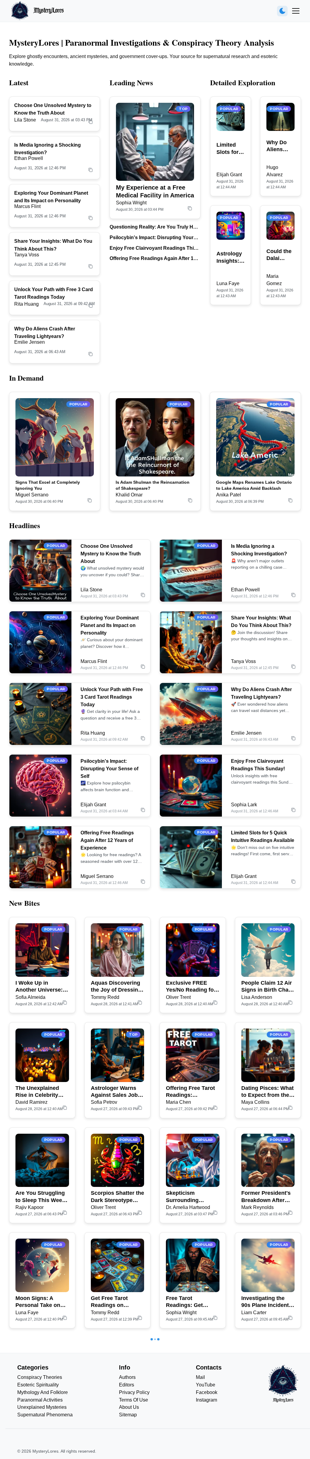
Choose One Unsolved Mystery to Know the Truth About (111, 554)
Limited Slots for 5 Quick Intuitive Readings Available (229, 149)
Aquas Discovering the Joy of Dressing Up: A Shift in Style (116, 987)
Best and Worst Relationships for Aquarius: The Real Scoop (266, 1407)
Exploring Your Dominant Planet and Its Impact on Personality (110, 625)
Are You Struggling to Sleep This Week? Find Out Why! (41, 1197)
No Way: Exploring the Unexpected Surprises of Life (39, 1407)
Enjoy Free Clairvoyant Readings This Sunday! (153, 248)
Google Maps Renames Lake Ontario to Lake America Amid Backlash (254, 485)
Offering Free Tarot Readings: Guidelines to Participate (190, 1092)
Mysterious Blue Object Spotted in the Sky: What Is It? (191, 1407)
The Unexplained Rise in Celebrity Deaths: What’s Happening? (37, 1092)
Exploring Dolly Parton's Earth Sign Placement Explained (116, 1407)
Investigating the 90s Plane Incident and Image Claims (265, 1302)
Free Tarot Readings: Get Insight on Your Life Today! (191, 1302)
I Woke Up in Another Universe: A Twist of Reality (41, 987)
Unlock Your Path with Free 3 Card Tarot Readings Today (112, 697)
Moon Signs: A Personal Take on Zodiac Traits (37, 1302)
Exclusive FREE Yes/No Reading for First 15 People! (191, 987)
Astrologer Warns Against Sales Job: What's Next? (115, 1092)
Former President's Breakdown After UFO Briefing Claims (267, 1197)
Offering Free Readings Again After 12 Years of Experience (153, 259)
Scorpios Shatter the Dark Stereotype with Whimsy (117, 1197)
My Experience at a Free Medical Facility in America (155, 191)
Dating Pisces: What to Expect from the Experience (267, 1092)
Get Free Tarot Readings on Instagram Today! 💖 (117, 1302)
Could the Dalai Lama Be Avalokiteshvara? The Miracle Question (280, 255)
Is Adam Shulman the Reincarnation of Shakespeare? (153, 485)
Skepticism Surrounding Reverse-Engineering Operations (182, 1197)
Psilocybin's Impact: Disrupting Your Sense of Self (151, 238)
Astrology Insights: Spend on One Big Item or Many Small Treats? (229, 258)
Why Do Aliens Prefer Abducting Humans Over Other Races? (279, 146)
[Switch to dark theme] (282, 11)
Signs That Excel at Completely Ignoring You (47, 485)
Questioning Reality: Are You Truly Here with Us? (155, 227)
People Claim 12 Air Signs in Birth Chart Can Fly (266, 987)
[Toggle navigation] (296, 11)
